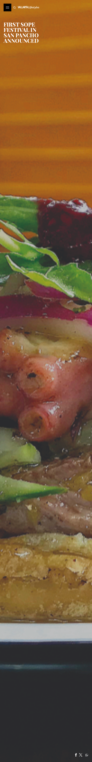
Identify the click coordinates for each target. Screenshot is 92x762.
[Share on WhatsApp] (86, 755)
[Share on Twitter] (80, 755)
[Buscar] (14, 7)
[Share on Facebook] (76, 755)
